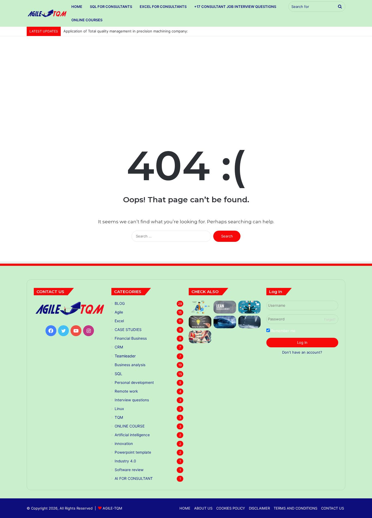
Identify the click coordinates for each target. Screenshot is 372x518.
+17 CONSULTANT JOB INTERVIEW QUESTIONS (235, 6)
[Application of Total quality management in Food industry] (200, 336)
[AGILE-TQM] (47, 13)
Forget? (330, 319)
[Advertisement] (186, 82)
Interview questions (132, 400)
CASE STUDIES (128, 329)
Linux (119, 408)
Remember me (282, 331)
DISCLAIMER (259, 508)
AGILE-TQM (112, 508)
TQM (119, 417)
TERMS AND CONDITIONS (295, 508)
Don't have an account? (302, 352)
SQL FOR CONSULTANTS (111, 6)
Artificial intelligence (132, 435)
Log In (302, 342)
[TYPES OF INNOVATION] (200, 322)
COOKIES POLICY (230, 508)
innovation (124, 443)
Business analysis (130, 365)
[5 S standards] (249, 307)
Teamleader (125, 356)
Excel (119, 321)
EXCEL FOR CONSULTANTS (163, 6)
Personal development (134, 382)
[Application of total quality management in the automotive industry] (225, 322)
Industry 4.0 (125, 461)
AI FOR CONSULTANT (134, 478)
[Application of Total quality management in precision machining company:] (249, 322)
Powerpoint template (133, 452)
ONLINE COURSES (86, 20)
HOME (76, 6)
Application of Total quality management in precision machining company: (126, 31)
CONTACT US (332, 508)
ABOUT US (203, 508)
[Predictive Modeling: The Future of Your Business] (200, 307)
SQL (118, 373)
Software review (129, 470)
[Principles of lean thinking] (225, 307)
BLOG (120, 303)
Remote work (126, 391)
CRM (119, 347)
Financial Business (131, 338)
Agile (119, 312)
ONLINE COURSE (130, 426)
